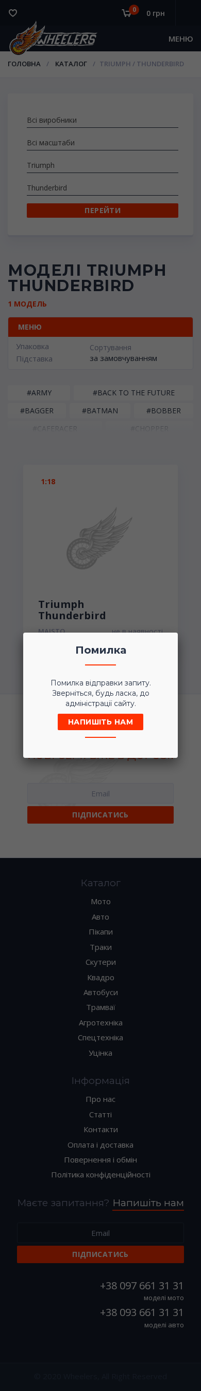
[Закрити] (167, 643)
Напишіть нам (100, 722)
